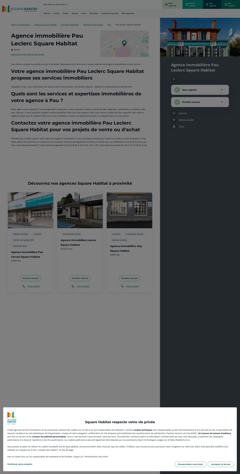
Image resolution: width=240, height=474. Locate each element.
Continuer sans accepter (19, 464)
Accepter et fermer (221, 464)
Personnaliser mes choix (190, 464)
